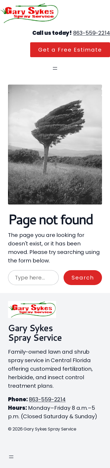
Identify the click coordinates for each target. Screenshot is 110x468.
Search (83, 277)
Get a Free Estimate (70, 49)
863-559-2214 (91, 33)
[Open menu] (55, 68)
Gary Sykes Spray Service (35, 332)
